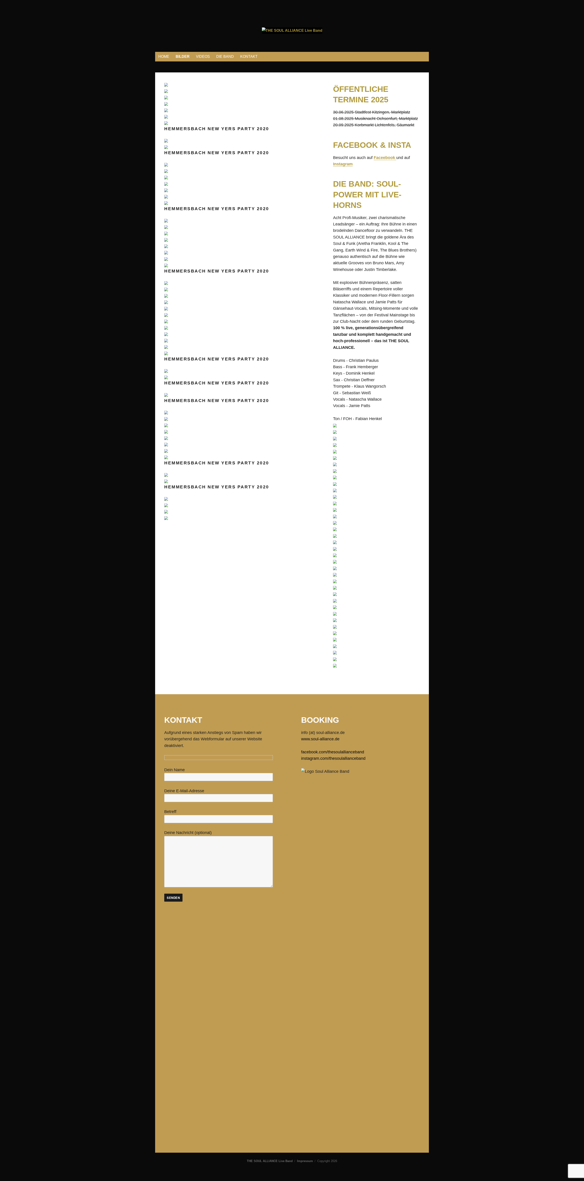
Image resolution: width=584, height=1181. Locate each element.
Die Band (225, 56)
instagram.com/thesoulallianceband (333, 758)
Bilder (183, 56)
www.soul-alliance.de (320, 739)
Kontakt (249, 56)
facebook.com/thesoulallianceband (332, 752)
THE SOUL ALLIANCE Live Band (270, 1161)
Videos (203, 56)
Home (163, 56)
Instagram (343, 164)
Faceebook (385, 157)
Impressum (305, 1161)
